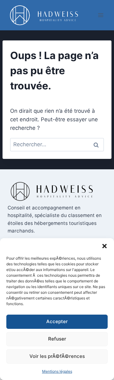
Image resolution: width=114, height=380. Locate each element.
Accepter (57, 321)
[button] (104, 246)
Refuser (57, 339)
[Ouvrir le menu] (100, 15)
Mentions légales (57, 371)
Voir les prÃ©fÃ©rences (57, 356)
